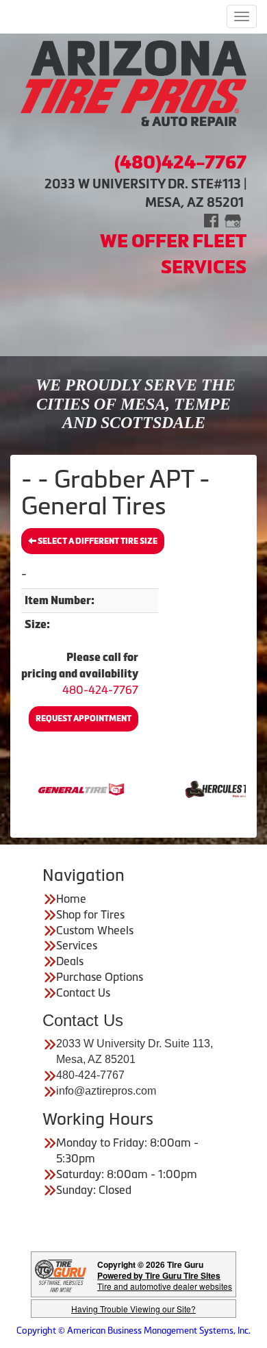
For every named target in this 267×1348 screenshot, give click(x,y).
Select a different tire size (96, 541)
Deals (70, 961)
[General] (64, 788)
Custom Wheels (95, 930)
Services (76, 945)
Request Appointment (83, 718)
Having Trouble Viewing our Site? (133, 1308)
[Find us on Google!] (233, 219)
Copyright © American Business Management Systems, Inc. (133, 1330)
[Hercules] (208, 788)
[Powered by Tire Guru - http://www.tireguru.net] (60, 1274)
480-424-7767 (100, 690)
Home (71, 899)
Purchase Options (99, 977)
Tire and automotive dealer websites (164, 1280)
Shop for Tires (90, 914)
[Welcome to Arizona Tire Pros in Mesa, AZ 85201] (133, 83)
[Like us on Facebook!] (211, 219)
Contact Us (83, 992)
